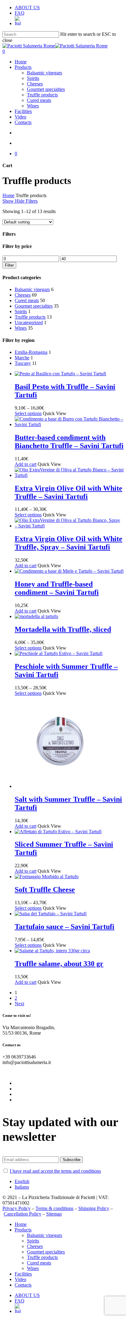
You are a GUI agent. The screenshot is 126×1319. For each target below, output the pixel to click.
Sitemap (54, 1213)
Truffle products (30, 317)
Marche (22, 357)
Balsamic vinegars (32, 289)
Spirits (21, 311)
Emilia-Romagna (31, 352)
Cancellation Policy (22, 1213)
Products (23, 1229)
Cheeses (23, 295)
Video (20, 1279)
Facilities (23, 1273)
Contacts (23, 1284)
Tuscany (23, 363)
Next (19, 1003)
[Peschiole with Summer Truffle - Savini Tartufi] (58, 653)
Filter (9, 265)
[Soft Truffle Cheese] (47, 876)
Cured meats (27, 300)
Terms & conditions (54, 1208)
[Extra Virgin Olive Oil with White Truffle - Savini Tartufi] (69, 475)
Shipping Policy (93, 1208)
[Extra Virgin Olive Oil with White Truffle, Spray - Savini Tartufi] (69, 525)
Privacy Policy (16, 1208)
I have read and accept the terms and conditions (55, 1171)
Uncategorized (29, 322)
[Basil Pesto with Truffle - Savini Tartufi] (60, 373)
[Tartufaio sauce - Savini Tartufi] (51, 913)
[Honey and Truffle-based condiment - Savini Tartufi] (69, 571)
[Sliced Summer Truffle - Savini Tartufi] (58, 831)
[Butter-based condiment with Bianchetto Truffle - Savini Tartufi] (69, 424)
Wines (21, 328)
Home (8, 195)
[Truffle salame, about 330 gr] (52, 950)
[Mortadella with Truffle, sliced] (36, 616)
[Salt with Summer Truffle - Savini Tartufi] (60, 786)
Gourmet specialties (34, 306)
